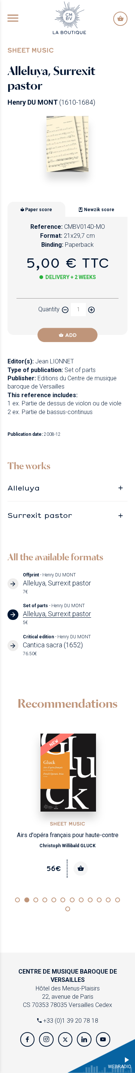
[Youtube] (103, 1039)
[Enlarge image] (67, 144)
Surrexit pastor (40, 515)
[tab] (68, 487)
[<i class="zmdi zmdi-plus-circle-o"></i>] (91, 310)
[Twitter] (65, 1039)
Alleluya (24, 487)
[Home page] (69, 17)
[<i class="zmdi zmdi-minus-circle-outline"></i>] (65, 310)
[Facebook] (27, 1039)
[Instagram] (46, 1039)
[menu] (13, 19)
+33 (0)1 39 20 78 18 (70, 1020)
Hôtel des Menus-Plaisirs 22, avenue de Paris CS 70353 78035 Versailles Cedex (67, 988)
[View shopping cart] (120, 19)
